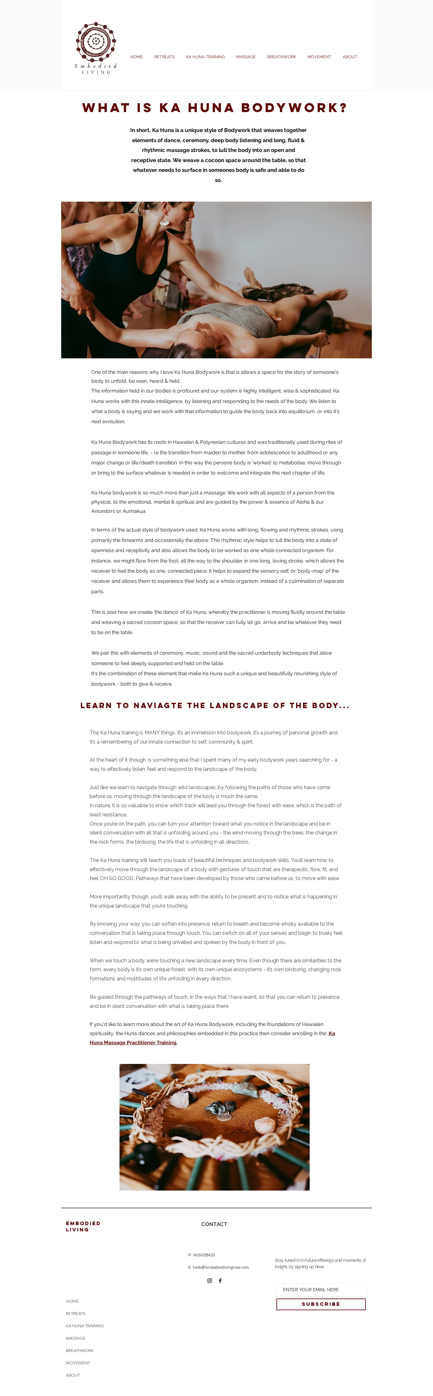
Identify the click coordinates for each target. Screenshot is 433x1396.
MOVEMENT (78, 1363)
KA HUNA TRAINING (83, 1326)
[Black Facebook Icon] (220, 1281)
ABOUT (73, 1375)
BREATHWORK (80, 1350)
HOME (72, 1301)
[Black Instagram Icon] (210, 1281)
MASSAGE (76, 1338)
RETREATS (75, 1313)
